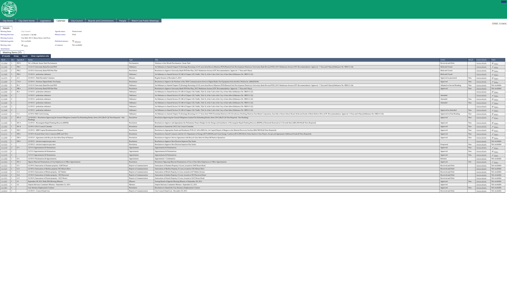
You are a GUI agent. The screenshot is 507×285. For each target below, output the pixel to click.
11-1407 (4, 181)
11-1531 (4, 178)
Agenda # (20, 60)
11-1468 (4, 138)
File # (3, 60)
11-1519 (4, 148)
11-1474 (4, 114)
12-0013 (4, 191)
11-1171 (4, 134)
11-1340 (4, 71)
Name (30, 60)
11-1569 (4, 123)
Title (156, 60)
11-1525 (4, 166)
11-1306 (4, 67)
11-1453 (4, 185)
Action (442, 60)
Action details (481, 63)
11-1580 (4, 159)
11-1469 (4, 82)
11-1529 (4, 172)
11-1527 (4, 169)
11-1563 (4, 162)
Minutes (78, 42)
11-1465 (4, 130)
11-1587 (4, 188)
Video (26, 46)
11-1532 (4, 175)
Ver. (12, 60)
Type (131, 60)
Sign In (503, 2)
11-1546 (4, 117)
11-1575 (4, 78)
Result (470, 60)
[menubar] (25, 56)
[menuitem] (6, 56)
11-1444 (4, 63)
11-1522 (4, 141)
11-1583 (4, 126)
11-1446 (4, 74)
